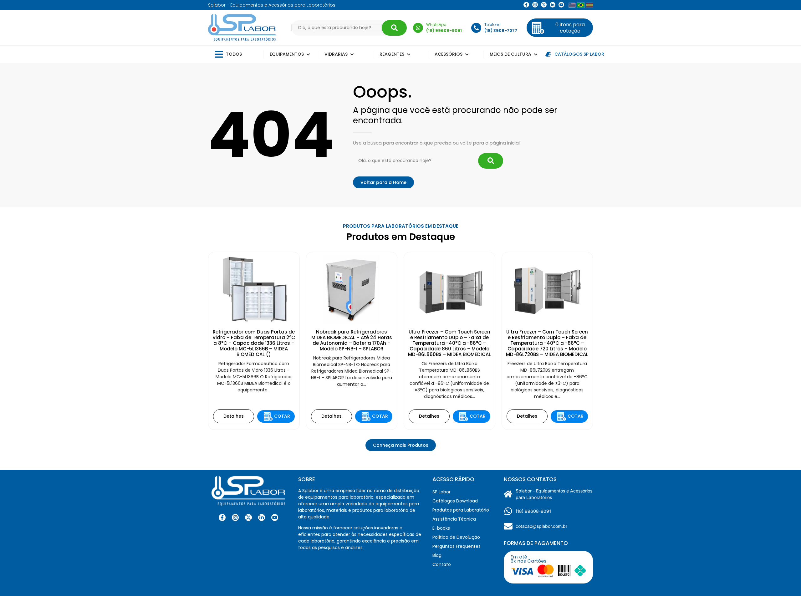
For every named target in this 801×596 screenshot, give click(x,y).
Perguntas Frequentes (456, 546)
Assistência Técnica (454, 519)
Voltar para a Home (383, 182)
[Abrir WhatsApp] (785, 580)
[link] (535, 5)
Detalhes (233, 416)
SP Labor (441, 492)
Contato (441, 564)
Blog (436, 555)
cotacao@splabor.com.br (541, 526)
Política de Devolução (456, 537)
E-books (441, 528)
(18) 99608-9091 (533, 511)
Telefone (492, 24)
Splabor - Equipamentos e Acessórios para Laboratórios (554, 494)
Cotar (282, 416)
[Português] (580, 5)
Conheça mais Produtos (400, 445)
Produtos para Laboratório (460, 510)
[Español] (589, 5)
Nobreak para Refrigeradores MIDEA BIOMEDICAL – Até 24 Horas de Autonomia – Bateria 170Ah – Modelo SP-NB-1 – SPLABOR (351, 340)
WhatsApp (436, 24)
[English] (572, 5)
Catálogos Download (455, 501)
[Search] (394, 28)
